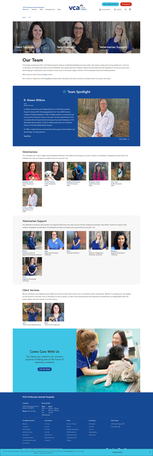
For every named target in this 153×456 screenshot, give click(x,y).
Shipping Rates (93, 432)
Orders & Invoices (71, 437)
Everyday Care (50, 9)
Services (34, 9)
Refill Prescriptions (71, 432)
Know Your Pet (48, 435)
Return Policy (92, 435)
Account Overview (71, 424)
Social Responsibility (27, 437)
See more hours (46, 414)
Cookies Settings (117, 452)
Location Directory (27, 432)
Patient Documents (72, 435)
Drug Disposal (115, 427)
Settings (69, 440)
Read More (27, 136)
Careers (45, 74)
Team (41, 9)
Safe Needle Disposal (117, 424)
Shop (59, 9)
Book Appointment (110, 4)
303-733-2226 (32, 411)
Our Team (47, 429)
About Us (26, 9)
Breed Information (49, 437)
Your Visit (47, 432)
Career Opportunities (28, 441)
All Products (92, 424)
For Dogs (91, 426)
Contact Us (25, 426)
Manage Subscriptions (72, 429)
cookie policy (69, 451)
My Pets (69, 426)
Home (24, 17)
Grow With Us (25, 443)
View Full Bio (123, 139)
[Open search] (126, 9)
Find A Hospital (26, 429)
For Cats (91, 429)
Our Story (47, 424)
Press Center (25, 435)
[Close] (150, 452)
